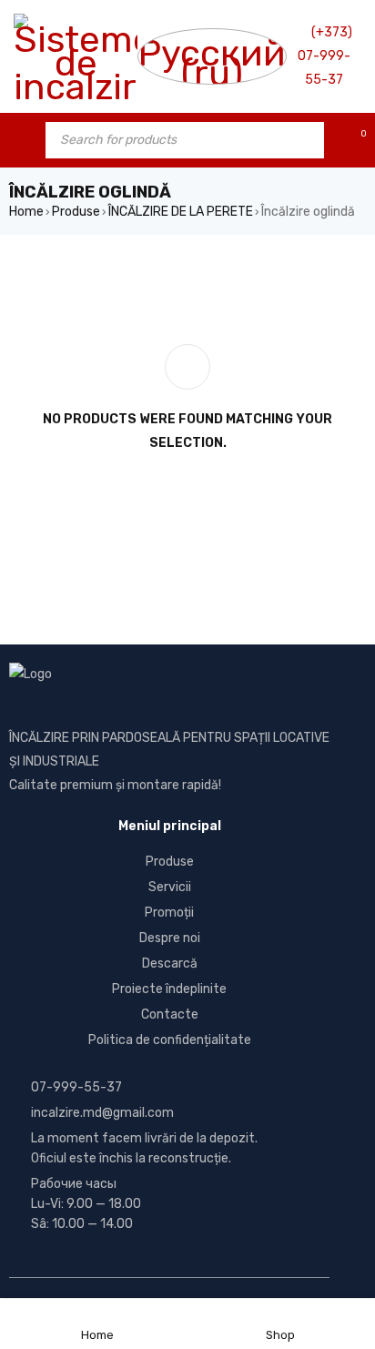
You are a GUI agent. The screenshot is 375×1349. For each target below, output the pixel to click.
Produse (76, 211)
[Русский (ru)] (212, 56)
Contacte (169, 1014)
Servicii (169, 887)
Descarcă (170, 963)
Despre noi (169, 938)
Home (26, 211)
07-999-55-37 (76, 1087)
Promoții (169, 912)
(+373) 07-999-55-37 (325, 56)
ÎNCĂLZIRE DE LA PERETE (180, 211)
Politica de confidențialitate (169, 1040)
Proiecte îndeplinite (169, 989)
